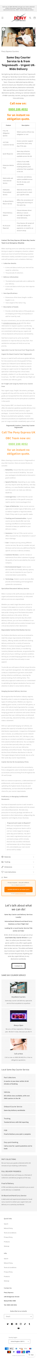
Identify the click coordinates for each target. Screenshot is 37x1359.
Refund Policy (8, 1228)
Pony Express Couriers (20, 1355)
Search (6, 1224)
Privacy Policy (8, 1237)
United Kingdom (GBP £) (17, 1341)
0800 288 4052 (18, 109)
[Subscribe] (31, 1316)
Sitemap (6, 1246)
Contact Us (18, 966)
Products (7, 1242)
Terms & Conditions (10, 1233)
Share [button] (5, 877)
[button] (2, 18)
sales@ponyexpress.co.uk (11, 323)
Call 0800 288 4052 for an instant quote (18, 889)
